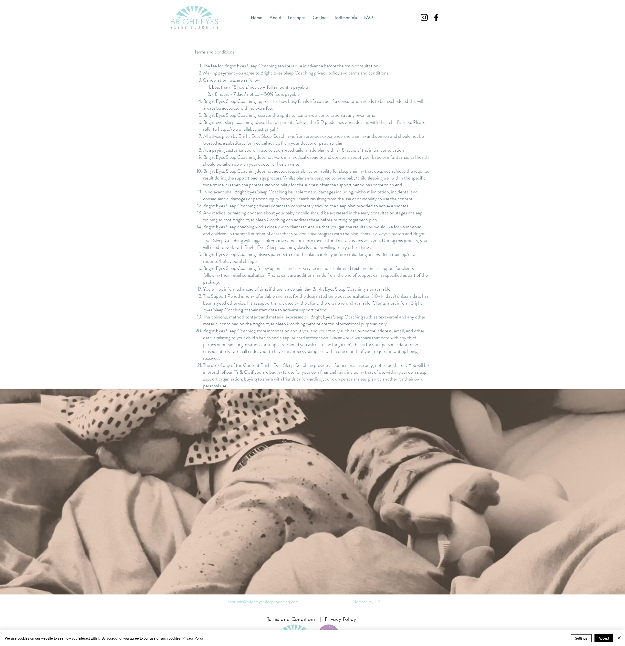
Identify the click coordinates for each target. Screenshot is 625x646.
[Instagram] (424, 17)
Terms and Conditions (291, 619)
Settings (581, 638)
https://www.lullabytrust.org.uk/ (248, 129)
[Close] (619, 638)
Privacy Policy (340, 619)
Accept (604, 638)
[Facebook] (436, 17)
